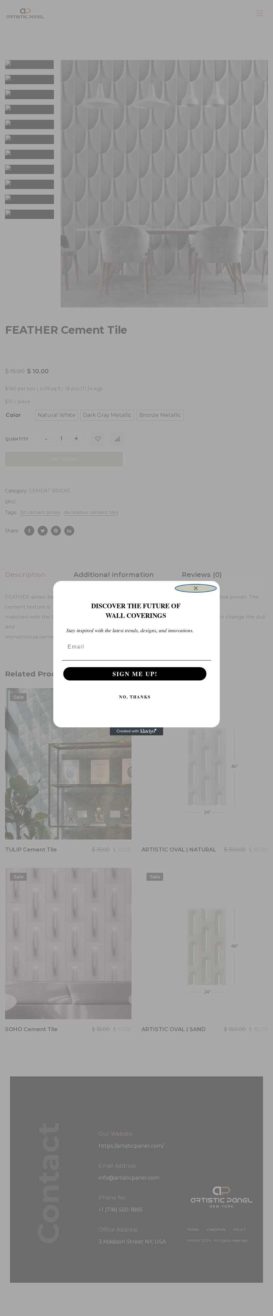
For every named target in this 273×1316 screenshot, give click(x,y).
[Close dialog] (195, 588)
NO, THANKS (135, 697)
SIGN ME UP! (135, 673)
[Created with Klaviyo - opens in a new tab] (136, 731)
